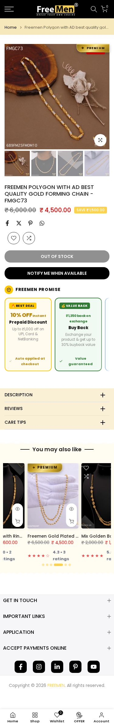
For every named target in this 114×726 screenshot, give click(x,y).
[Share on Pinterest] (30, 223)
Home (11, 27)
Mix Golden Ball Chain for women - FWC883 (53, 536)
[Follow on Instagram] (39, 667)
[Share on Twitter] (19, 223)
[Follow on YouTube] (94, 667)
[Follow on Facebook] (21, 667)
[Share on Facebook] (7, 223)
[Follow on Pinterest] (75, 667)
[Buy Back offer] (78, 334)
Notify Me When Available (57, 273)
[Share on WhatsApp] (42, 223)
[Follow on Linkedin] (57, 667)
